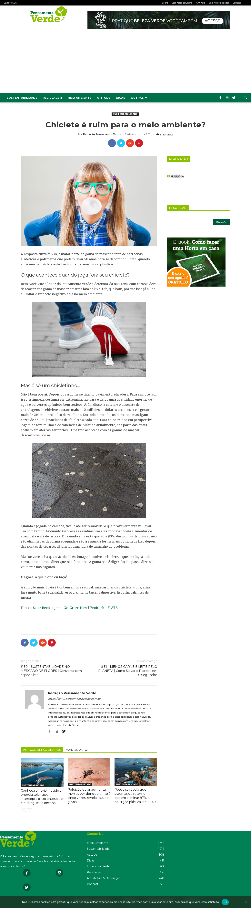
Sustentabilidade (22, 98)
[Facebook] (220, 97)
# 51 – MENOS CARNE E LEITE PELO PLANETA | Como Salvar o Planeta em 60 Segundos (127, 671)
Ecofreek (97, 608)
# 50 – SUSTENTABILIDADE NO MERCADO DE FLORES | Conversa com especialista (51, 671)
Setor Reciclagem (46, 608)
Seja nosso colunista (182, 2)
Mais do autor (77, 750)
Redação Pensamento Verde (102, 134)
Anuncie (200, 2)
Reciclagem (52, 98)
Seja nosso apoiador (219, 2)
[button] (245, 98)
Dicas (120, 98)
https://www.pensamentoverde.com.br (74, 699)
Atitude (103, 98)
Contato (237, 2)
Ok (225, 901)
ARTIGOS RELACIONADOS (42, 750)
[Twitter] (234, 97)
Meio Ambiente (79, 98)
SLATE (112, 608)
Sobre (165, 2)
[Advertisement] (125, 63)
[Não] (246, 902)
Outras (137, 98)
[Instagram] (227, 97)
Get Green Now (75, 608)
